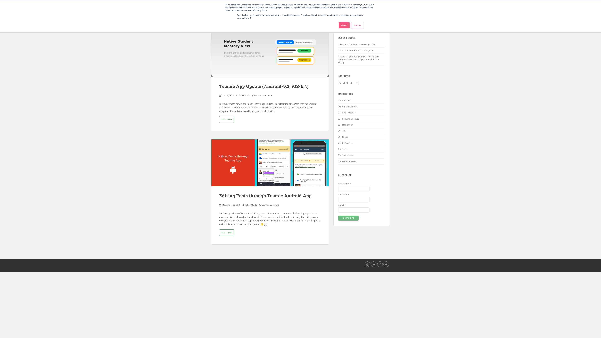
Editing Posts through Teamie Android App (265, 196)
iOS (344, 130)
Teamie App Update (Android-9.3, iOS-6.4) (263, 86)
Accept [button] (344, 25)
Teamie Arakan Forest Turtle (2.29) (356, 50)
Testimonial (348, 155)
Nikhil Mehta (244, 95)
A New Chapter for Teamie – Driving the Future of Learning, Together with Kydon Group (359, 59)
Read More (226, 119)
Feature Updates (350, 118)
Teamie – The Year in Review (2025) (356, 44)
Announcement (350, 106)
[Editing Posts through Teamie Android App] (270, 162)
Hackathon (347, 124)
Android (346, 100)
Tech (344, 149)
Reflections (347, 143)
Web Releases (349, 161)
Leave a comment (263, 95)
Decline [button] (357, 25)
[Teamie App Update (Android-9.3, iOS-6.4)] (270, 53)
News (345, 137)
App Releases (349, 112)
